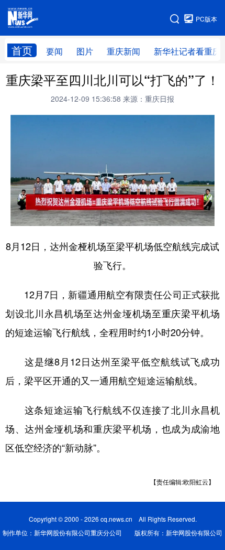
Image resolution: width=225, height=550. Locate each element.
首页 (22, 50)
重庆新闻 (123, 51)
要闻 (54, 51)
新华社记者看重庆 (187, 51)
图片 (84, 51)
